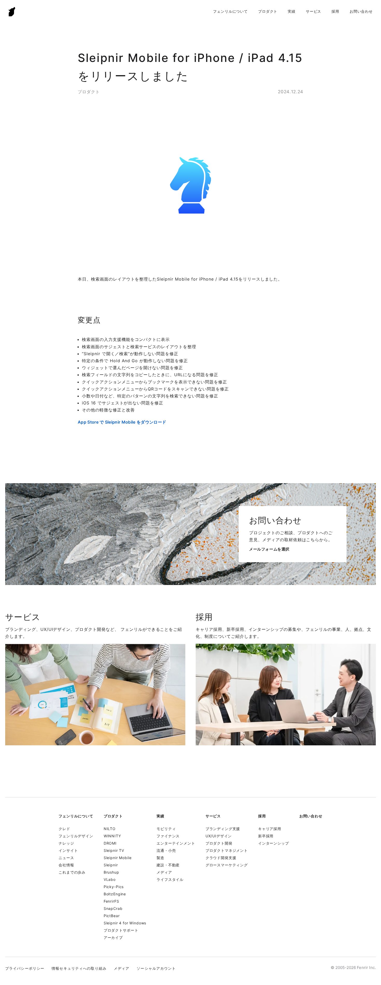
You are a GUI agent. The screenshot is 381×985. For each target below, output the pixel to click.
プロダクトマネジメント (227, 850)
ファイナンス (168, 836)
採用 (335, 11)
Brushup (111, 872)
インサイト (68, 850)
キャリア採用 (269, 828)
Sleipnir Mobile (118, 857)
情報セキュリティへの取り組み (79, 968)
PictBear (112, 915)
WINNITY (112, 836)
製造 (160, 857)
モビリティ (166, 828)
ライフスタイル (170, 879)
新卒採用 (265, 836)
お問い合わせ (361, 11)
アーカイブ (113, 937)
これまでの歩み (72, 872)
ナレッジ (66, 843)
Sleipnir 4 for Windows (125, 923)
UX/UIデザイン (219, 836)
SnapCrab (113, 908)
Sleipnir (111, 865)
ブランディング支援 (223, 828)
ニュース (66, 857)
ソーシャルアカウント (156, 968)
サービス (313, 11)
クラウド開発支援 (221, 857)
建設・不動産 (168, 865)
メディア (164, 872)
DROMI (110, 843)
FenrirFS (111, 901)
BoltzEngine (115, 894)
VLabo (110, 879)
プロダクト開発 (219, 843)
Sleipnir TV (114, 850)
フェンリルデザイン (76, 836)
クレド (64, 828)
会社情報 (66, 865)
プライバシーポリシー (24, 968)
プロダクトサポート (121, 930)
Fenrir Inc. (12, 11)
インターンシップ (273, 843)
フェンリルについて (230, 11)
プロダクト (267, 11)
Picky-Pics (114, 886)
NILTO (110, 828)
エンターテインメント (176, 843)
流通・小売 (166, 850)
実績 (291, 11)
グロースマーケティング (227, 865)
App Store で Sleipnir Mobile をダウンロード (122, 422)
